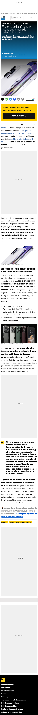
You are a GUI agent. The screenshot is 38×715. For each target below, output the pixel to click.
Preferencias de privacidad (12, 709)
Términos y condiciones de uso (13, 700)
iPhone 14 (4, 127)
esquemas (27, 130)
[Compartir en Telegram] (10, 99)
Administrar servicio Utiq (11, 712)
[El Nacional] (19, 680)
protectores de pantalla (25, 133)
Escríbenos (5, 694)
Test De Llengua (21, 13)
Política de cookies (9, 706)
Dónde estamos (7, 691)
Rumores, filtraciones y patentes (20, 522)
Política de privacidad (10, 703)
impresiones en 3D (8, 133)
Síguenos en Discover (8, 13)
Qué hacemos (6, 688)
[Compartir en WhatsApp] (6, 99)
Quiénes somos (7, 684)
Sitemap (4, 697)
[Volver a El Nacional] (15, 18)
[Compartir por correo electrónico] (18, 99)
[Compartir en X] (2, 99)
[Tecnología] (3, 18)
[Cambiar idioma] (30, 18)
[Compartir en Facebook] (14, 99)
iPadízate (4, 522)
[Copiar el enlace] (22, 99)
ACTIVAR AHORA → (19, 116)
